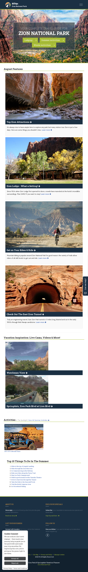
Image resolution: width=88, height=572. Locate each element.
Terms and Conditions (20, 568)
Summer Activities (50, 40)
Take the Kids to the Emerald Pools (23, 482)
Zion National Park (19, 6)
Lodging (28, 40)
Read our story (10, 516)
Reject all (15, 563)
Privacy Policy (8, 568)
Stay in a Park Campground (20, 475)
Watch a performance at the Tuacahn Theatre (26, 477)
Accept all (15, 558)
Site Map (35, 554)
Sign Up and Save (52, 516)
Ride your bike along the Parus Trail (23, 473)
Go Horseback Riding (18, 486)
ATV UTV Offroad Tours (12, 451)
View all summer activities (38, 420)
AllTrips (15, 3)
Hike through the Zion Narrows (22, 469)
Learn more (46, 130)
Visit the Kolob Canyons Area (21, 484)
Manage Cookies (59, 554)
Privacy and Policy (46, 554)
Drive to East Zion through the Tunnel (23, 480)
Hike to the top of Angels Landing (22, 466)
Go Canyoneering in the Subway (22, 471)
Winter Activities (42, 45)
